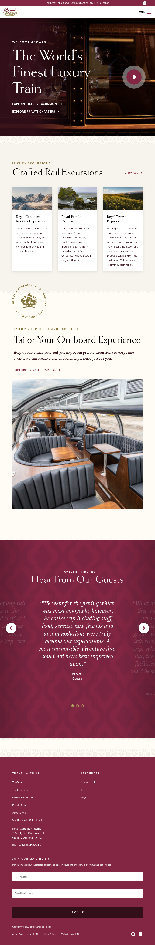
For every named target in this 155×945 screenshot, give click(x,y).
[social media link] (133, 934)
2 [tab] (77, 706)
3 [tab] (82, 706)
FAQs (83, 797)
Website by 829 (68, 934)
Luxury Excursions (22, 797)
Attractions (19, 812)
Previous (11, 628)
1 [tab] (72, 706)
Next (144, 628)
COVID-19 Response (99, 2)
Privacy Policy (49, 934)
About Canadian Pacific (23, 934)
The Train (17, 782)
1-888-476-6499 (31, 845)
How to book (87, 782)
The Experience (21, 790)
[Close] (144, 3)
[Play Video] (134, 77)
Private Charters (21, 805)
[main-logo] (10, 12)
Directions (86, 790)
